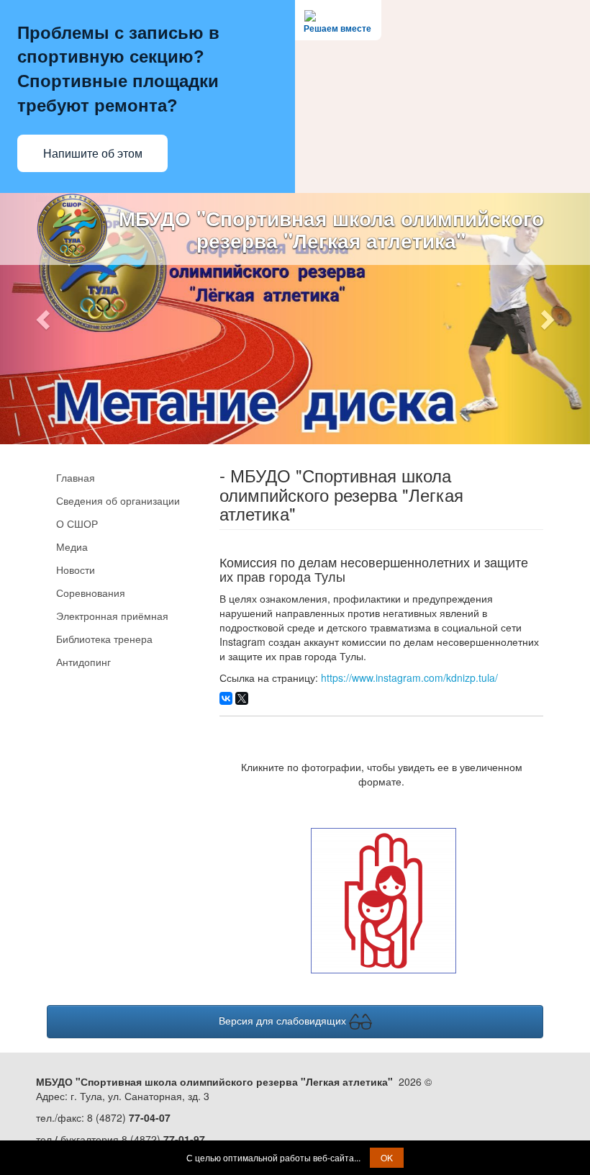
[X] (241, 698)
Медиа (72, 546)
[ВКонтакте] (225, 698)
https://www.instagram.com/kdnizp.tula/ (409, 677)
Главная (75, 477)
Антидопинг (83, 661)
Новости (75, 569)
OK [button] (387, 1157)
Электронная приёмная (112, 615)
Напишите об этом (92, 154)
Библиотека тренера (104, 638)
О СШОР (77, 523)
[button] (44, 318)
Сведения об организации (118, 500)
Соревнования (90, 592)
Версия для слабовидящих (284, 1020)
